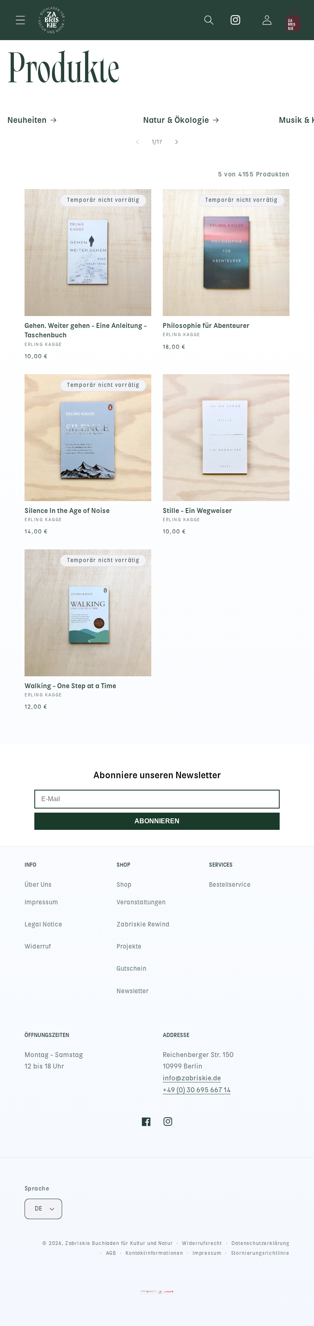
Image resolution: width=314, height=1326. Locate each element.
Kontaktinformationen (154, 1253)
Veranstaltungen (141, 902)
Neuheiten (27, 120)
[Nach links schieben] (137, 142)
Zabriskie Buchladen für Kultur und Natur (119, 1243)
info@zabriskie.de (192, 1078)
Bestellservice (230, 884)
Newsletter (132, 991)
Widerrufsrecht (202, 1243)
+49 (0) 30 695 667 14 (197, 1090)
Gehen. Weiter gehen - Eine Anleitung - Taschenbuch (86, 330)
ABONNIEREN (157, 821)
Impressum (41, 902)
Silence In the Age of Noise (67, 510)
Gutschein (131, 968)
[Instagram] (236, 20)
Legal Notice (43, 924)
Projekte (129, 946)
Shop (124, 884)
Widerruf (38, 946)
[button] (20, 20)
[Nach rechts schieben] (177, 142)
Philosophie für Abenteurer (206, 325)
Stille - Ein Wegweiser (197, 510)
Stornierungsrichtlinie (260, 1253)
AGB (111, 1253)
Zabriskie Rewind (143, 924)
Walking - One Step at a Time (70, 686)
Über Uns (38, 884)
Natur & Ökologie (176, 120)
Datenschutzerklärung (260, 1243)
